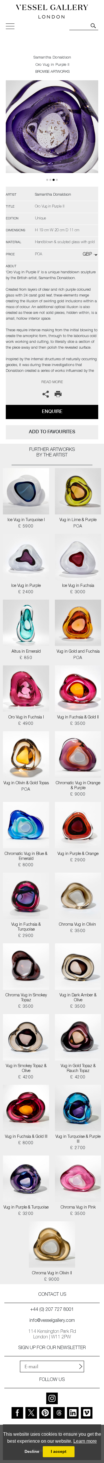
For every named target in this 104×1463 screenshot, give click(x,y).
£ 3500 (78, 724)
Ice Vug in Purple (26, 586)
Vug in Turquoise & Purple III (78, 1139)
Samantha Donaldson (52, 58)
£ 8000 (26, 865)
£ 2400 (26, 592)
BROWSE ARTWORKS (52, 72)
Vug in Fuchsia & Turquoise (26, 927)
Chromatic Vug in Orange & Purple (78, 785)
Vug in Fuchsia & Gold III (26, 1137)
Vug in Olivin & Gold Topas (26, 783)
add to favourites (52, 431)
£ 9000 (78, 795)
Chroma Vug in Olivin (78, 925)
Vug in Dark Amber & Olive (78, 997)
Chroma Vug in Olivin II (52, 1273)
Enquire (52, 411)
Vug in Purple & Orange (78, 854)
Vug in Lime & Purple (78, 520)
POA (77, 527)
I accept (58, 1451)
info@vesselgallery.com (52, 1321)
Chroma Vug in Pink (78, 1208)
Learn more (85, 1441)
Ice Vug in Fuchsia (78, 586)
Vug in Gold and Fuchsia (78, 652)
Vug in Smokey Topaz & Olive (26, 1068)
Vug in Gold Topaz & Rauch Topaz (78, 1068)
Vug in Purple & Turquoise (26, 1208)
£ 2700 (78, 1148)
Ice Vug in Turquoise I (26, 520)
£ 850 (26, 658)
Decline (32, 1451)
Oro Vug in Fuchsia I (26, 718)
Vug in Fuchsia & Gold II (78, 718)
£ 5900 (26, 527)
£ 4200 (26, 1078)
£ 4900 (26, 724)
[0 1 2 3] (52, 133)
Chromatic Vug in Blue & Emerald (26, 856)
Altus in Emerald (26, 652)
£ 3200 (26, 1214)
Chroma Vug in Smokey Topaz (26, 997)
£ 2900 (78, 860)
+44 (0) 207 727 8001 (52, 1310)
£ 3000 (78, 592)
